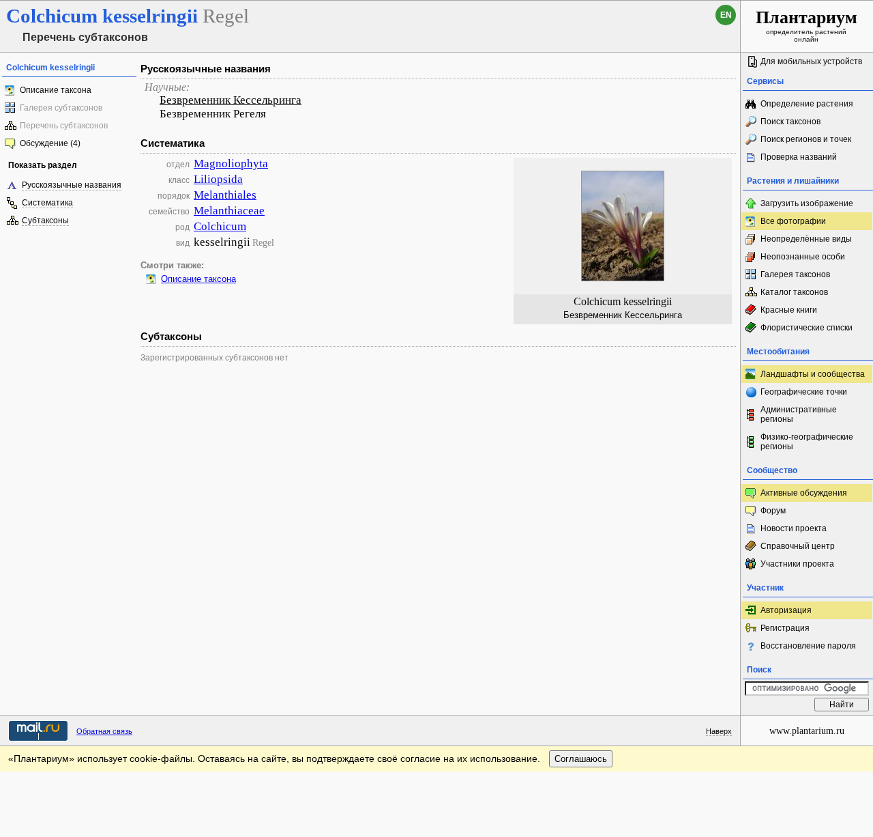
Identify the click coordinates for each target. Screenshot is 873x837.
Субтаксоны (45, 220)
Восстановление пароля (808, 646)
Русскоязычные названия (71, 185)
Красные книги (788, 310)
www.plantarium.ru (806, 731)
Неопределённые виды (806, 239)
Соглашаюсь (580, 759)
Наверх (719, 731)
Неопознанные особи (802, 256)
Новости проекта (793, 528)
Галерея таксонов (795, 274)
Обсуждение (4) (50, 143)
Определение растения (806, 104)
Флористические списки (806, 327)
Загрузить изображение (806, 203)
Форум (773, 510)
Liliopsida (218, 179)
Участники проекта (797, 564)
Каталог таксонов (794, 292)
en (726, 15)
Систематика (47, 203)
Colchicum (220, 226)
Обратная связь (104, 731)
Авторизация (786, 610)
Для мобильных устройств (811, 61)
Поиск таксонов (790, 121)
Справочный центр (797, 546)
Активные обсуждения (803, 493)
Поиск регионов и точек (805, 139)
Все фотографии (793, 221)
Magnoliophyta (231, 163)
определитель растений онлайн (806, 25)
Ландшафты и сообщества (812, 374)
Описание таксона (55, 90)
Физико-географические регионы (806, 441)
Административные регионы (798, 414)
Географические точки (803, 392)
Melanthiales (225, 194)
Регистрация (785, 628)
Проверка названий (798, 157)
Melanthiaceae (229, 210)
